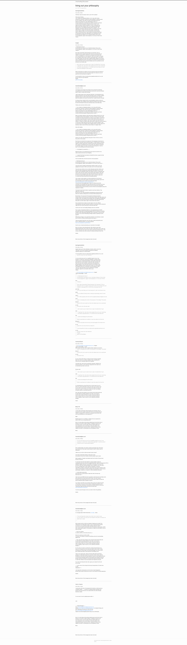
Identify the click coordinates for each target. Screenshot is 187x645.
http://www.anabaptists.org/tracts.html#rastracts (84, 181)
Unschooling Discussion (81, 1)
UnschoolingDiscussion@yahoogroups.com (86, 272)
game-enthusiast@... (79, 79)
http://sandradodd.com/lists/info (81, 487)
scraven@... (93, 512)
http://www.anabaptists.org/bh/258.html (82, 222)
